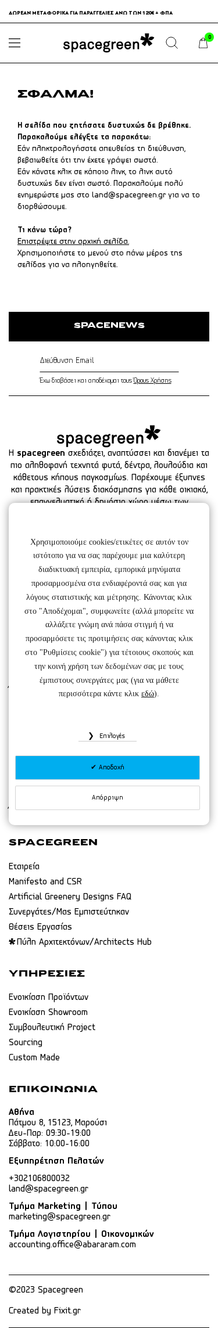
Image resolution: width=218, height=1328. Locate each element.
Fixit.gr (67, 1311)
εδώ (147, 693)
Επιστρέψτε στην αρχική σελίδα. (73, 241)
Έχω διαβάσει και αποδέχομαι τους (105, 380)
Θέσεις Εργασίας (40, 927)
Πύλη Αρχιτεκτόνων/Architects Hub (84, 942)
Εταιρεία (24, 867)
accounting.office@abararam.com (72, 1245)
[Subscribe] (176, 361)
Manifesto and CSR (45, 882)
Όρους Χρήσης (152, 380)
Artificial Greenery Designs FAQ (70, 897)
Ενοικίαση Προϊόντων (48, 997)
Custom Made (34, 1058)
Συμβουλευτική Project (52, 1027)
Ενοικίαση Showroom (48, 1012)
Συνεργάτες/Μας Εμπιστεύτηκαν (69, 912)
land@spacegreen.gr (129, 195)
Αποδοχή (110, 767)
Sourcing (25, 1043)
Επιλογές (111, 736)
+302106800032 (39, 1178)
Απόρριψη (107, 797)
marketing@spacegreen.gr (59, 1217)
